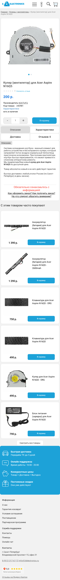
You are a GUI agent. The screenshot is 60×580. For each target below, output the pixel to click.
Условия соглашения (12, 513)
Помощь (6, 537)
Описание (15, 129)
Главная (4, 12)
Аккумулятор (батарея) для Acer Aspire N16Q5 (41, 225)
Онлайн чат (7, 542)
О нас (4, 505)
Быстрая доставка (21, 451)
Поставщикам (9, 518)
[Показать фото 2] (31, 74)
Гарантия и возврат (11, 509)
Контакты (7, 533)
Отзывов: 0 (45, 136)
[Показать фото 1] (28, 74)
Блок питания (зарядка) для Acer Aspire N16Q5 (41, 416)
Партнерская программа (14, 522)
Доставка (15, 136)
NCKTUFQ (23, 103)
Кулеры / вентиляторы (19, 12)
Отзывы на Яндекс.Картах (14, 577)
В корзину (44, 120)
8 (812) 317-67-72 (10, 560)
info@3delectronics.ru (29, 560)
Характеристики (11, 109)
